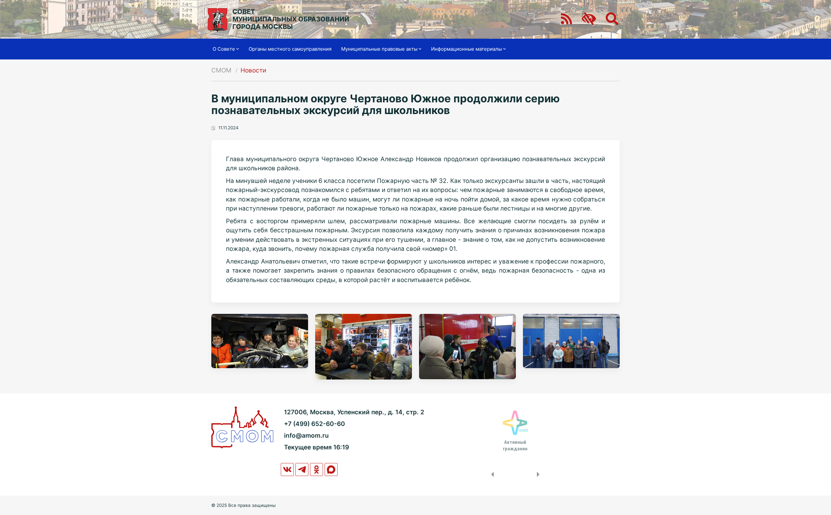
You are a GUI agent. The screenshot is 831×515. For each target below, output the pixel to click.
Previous (491, 474)
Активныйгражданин (515, 445)
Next (539, 474)
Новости (253, 70)
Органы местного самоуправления (290, 49)
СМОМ (221, 70)
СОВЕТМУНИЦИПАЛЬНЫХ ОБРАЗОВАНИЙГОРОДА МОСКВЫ (290, 19)
